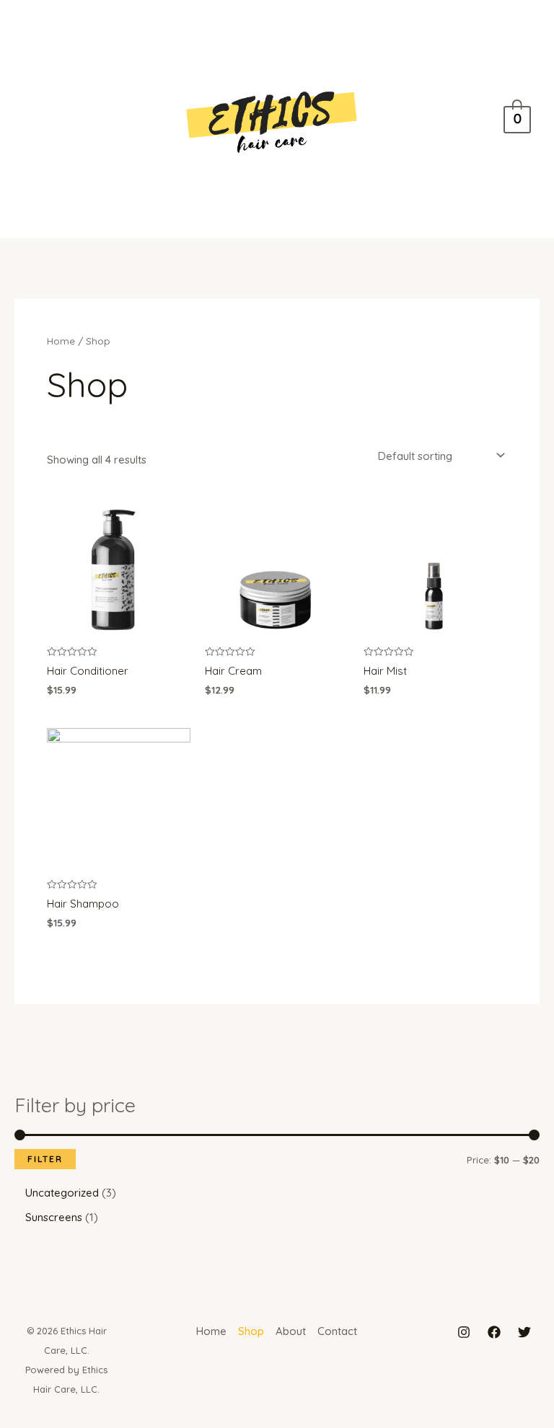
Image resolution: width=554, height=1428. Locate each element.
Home (61, 340)
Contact (337, 1331)
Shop (251, 1331)
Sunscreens (53, 1217)
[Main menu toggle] (38, 118)
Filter (45, 1158)
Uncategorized (62, 1192)
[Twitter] (524, 1332)
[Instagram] (463, 1332)
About (291, 1331)
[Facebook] (494, 1332)
